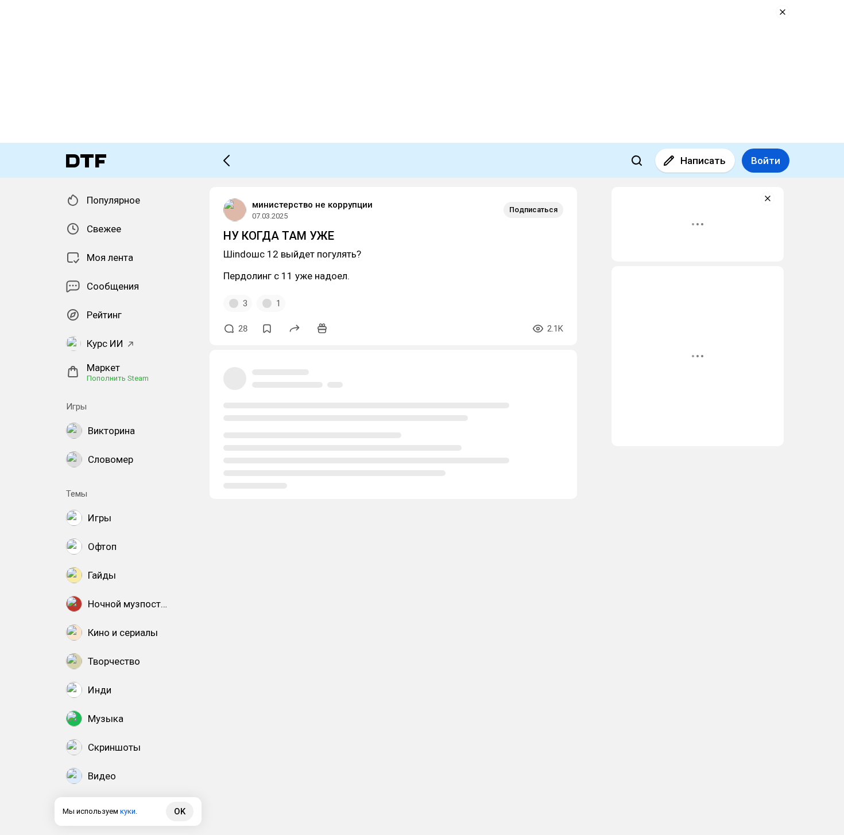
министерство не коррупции (312, 205)
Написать (703, 160)
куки (127, 811)
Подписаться (533, 209)
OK (179, 811)
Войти (765, 160)
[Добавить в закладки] (267, 329)
